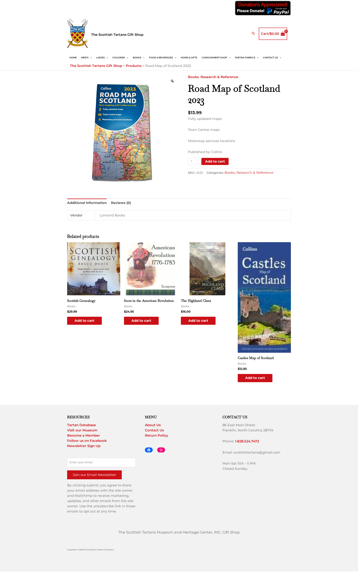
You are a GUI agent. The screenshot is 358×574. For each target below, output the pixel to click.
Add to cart (215, 161)
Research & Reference (219, 77)
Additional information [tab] (87, 203)
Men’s (85, 57)
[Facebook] (149, 449)
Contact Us (270, 57)
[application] (90, 57)
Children (118, 57)
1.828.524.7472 (247, 441)
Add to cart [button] (84, 321)
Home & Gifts (189, 57)
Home (73, 57)
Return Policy (156, 435)
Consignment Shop (214, 57)
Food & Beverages (161, 57)
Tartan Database (81, 425)
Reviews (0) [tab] (121, 203)
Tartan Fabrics (245, 57)
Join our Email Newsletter (94, 475)
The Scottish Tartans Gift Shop (117, 35)
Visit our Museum (82, 430)
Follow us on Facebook (87, 441)
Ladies (100, 57)
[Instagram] (161, 449)
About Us (153, 425)
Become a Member (83, 435)
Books (137, 57)
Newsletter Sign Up (84, 446)
